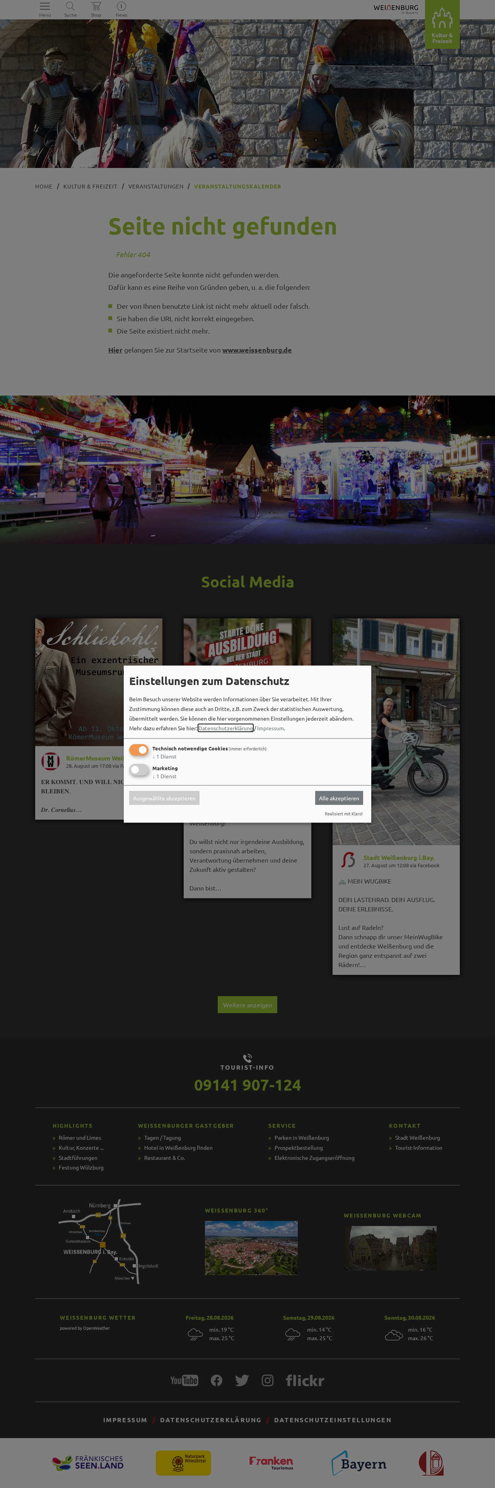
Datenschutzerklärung (225, 727)
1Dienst (164, 756)
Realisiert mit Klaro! (344, 813)
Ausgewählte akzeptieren (164, 798)
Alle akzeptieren (339, 798)
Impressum (270, 727)
